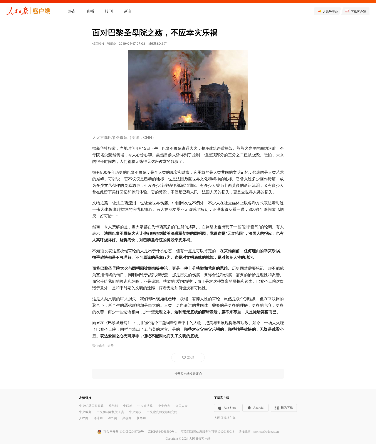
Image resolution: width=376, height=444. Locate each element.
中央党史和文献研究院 (162, 412)
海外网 (112, 418)
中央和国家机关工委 (110, 412)
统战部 (113, 406)
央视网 (126, 418)
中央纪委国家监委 (91, 406)
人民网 (83, 418)
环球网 (98, 418)
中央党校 (135, 412)
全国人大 (181, 406)
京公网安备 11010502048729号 (123, 431)
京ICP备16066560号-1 (162, 431)
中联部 (127, 406)
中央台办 (164, 406)
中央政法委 (145, 406)
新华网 (141, 418)
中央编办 (85, 412)
